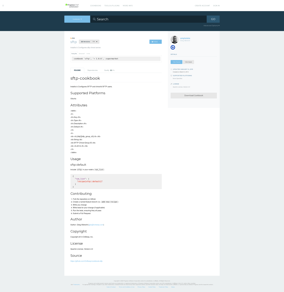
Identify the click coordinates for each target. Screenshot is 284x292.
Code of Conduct (111, 287)
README (77, 70)
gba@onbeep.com (96, 224)
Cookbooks (95, 6)
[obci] (174, 48)
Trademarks (76, 284)
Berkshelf (82, 53)
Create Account (202, 6)
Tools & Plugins (111, 6)
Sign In (216, 6)
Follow (157, 41)
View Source (176, 62)
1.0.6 (88, 41)
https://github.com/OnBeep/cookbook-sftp (86, 261)
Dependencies (93, 70)
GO (213, 19)
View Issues (188, 62)
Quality (109, 70)
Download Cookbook (193, 95)
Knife (88, 53)
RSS (73, 38)
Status (173, 287)
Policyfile (74, 53)
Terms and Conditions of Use (126, 287)
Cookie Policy (152, 287)
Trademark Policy (163, 287)
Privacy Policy (141, 287)
